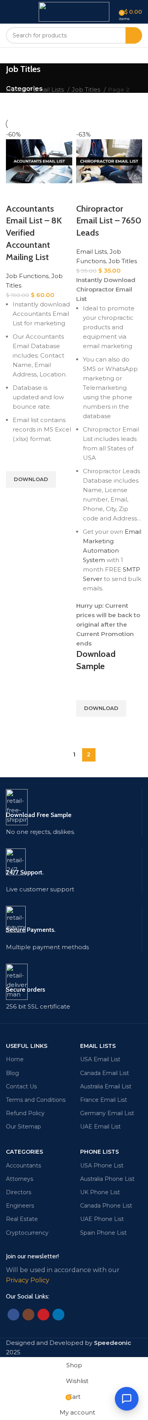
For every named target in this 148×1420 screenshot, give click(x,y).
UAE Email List (100, 1126)
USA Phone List (102, 1165)
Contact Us (21, 1086)
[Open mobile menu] (9, 12)
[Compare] (16, 193)
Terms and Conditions (36, 1099)
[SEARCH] (134, 35)
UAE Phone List (102, 1219)
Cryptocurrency (27, 1232)
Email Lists (49, 89)
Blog (12, 1073)
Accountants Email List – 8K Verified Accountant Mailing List (34, 232)
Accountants (23, 1165)
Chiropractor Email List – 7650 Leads (108, 220)
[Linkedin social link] (58, 1314)
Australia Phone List (107, 1178)
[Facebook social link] (13, 1314)
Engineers (20, 1205)
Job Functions (27, 276)
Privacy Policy (27, 1280)
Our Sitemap (23, 1126)
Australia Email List (105, 1086)
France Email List (103, 1099)
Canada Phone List (106, 1205)
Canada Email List (104, 1073)
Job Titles (87, 89)
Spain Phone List (103, 1232)
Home (16, 89)
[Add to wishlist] (16, 461)
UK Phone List (100, 1192)
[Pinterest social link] (43, 1314)
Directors (18, 1192)
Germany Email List (107, 1113)
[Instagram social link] (28, 1314)
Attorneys (19, 1178)
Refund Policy (25, 1113)
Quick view (16, 497)
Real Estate (22, 1219)
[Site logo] (74, 11)
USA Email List (100, 1059)
